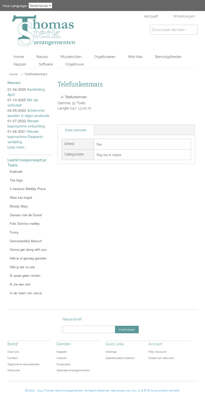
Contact (13, 358)
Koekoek (16, 171)
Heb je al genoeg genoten (28, 258)
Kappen (20, 64)
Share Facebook (72, 119)
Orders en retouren (161, 358)
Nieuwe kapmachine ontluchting (26, 123)
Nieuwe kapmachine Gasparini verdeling (25, 136)
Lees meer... (17, 147)
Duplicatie (63, 364)
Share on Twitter (82, 119)
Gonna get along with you (28, 249)
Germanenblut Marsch (26, 240)
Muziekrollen (71, 57)
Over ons (13, 352)
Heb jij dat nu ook (22, 266)
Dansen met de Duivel (26, 214)
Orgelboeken (105, 57)
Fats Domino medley (25, 223)
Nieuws (42, 57)
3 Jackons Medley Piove (28, 188)
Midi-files (135, 57)
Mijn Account (157, 352)
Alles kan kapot (21, 197)
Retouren (14, 370)
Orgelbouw (74, 64)
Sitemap (111, 352)
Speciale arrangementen (73, 370)
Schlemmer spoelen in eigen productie (28, 113)
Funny (14, 232)
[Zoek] (193, 30)
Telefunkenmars (76, 97)
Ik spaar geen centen (25, 275)
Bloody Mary (19, 206)
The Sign (16, 180)
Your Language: (15, 6)
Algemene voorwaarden (24, 364)
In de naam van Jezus (26, 292)
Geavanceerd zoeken (120, 358)
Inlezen (61, 358)
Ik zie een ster (20, 284)
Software (46, 64)
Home (19, 57)
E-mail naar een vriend (62, 119)
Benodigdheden (168, 57)
